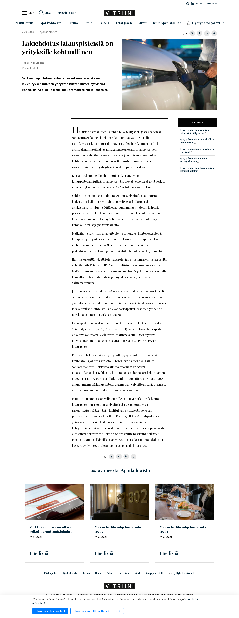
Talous (109, 573)
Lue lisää (39, 553)
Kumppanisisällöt (154, 573)
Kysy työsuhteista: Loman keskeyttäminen (193, 160)
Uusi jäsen (124, 573)
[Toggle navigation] (25, 12)
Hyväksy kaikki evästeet (50, 611)
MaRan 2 (118, 529)
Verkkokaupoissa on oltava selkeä (51, 529)
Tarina (86, 573)
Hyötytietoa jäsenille (183, 573)
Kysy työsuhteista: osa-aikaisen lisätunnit (197, 150)
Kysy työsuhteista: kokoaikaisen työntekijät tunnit (197, 169)
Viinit (137, 573)
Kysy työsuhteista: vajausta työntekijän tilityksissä (194, 132)
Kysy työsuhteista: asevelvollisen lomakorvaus (197, 141)
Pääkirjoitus (50, 573)
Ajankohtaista (70, 573)
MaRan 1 (183, 529)
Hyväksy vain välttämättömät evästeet (97, 611)
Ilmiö (98, 573)
